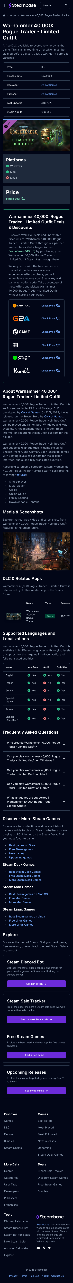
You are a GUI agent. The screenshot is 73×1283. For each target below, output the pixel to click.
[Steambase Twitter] (49, 1248)
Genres (8, 1171)
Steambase (42, 1224)
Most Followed (47, 1134)
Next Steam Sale (14, 1241)
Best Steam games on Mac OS (28, 894)
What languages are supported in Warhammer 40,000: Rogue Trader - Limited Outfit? (30, 801)
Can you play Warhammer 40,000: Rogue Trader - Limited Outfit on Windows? (33, 758)
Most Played (46, 1127)
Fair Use (34, 1275)
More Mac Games (20, 902)
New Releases (47, 1141)
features (20, 474)
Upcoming (44, 1148)
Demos (8, 1134)
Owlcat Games (49, 84)
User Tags (10, 1184)
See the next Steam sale (34, 1019)
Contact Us (57, 1275)
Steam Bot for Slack (17, 1234)
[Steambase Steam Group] (44, 1248)
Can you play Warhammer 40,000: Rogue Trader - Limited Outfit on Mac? (33, 772)
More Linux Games (21, 924)
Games (8, 1120)
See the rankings (34, 1090)
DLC (7, 1127)
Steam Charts (13, 1148)
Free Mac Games (20, 898)
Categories (11, 1177)
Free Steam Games (50, 1184)
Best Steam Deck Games (25, 871)
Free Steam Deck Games (25, 875)
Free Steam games (21, 849)
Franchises (11, 1205)
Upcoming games (20, 857)
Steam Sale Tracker (50, 1171)
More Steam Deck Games (25, 880)
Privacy (13, 1275)
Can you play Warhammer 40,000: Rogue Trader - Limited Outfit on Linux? (33, 786)
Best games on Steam (23, 845)
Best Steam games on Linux (27, 916)
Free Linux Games (20, 920)
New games (16, 853)
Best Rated (45, 1120)
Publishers (10, 1198)
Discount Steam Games (53, 1177)
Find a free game (34, 1055)
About (45, 1275)
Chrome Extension (16, 1221)
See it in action (34, 983)
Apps (13, 15)
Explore (9, 1255)
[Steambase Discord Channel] (38, 1248)
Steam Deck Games (50, 1154)
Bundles (9, 1141)
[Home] (4, 15)
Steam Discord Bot (16, 1228)
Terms (23, 1275)
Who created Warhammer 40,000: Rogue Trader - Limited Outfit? (33, 744)
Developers (11, 1191)
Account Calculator (16, 1248)
